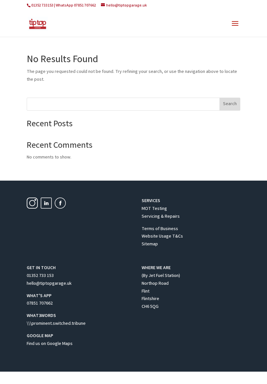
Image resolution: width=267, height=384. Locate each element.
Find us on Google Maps (50, 344)
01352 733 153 (40, 276)
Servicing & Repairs (161, 216)
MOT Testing (154, 209)
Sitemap (150, 244)
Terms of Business (160, 229)
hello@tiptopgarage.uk (49, 284)
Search (230, 104)
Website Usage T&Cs (162, 236)
